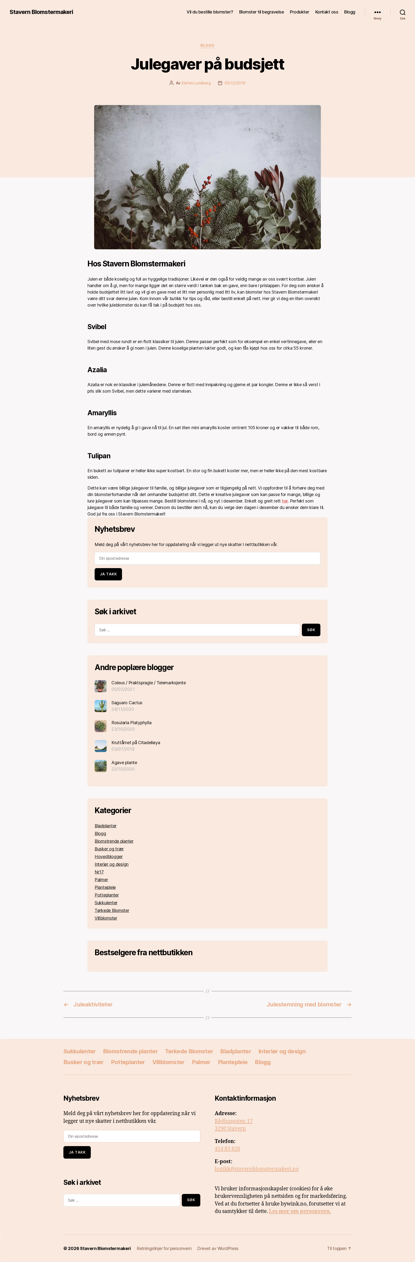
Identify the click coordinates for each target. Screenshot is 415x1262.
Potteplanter (107, 895)
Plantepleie (105, 887)
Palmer (101, 879)
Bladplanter (105, 825)
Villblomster (106, 918)
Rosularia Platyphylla (131, 722)
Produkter (299, 11)
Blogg (349, 11)
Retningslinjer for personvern (164, 1248)
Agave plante (124, 762)
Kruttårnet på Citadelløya (135, 742)
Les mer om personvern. (300, 1211)
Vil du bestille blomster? (210, 11)
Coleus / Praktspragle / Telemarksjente (148, 682)
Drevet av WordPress (217, 1248)
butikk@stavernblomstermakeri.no (257, 1169)
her (285, 500)
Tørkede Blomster (112, 910)
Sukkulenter (106, 902)
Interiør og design (111, 864)
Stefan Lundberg (196, 83)
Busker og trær (109, 848)
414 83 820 (227, 1149)
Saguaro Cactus (126, 702)
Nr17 (99, 871)
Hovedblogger (109, 856)
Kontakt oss (326, 11)
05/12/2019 (235, 83)
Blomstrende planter (114, 841)
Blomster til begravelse (261, 11)
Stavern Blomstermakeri (41, 12)
